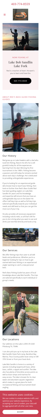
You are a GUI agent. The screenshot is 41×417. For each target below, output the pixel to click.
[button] (5, 14)
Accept (20, 412)
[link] (20, 14)
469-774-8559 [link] (20, 4)
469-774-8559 (20, 81)
